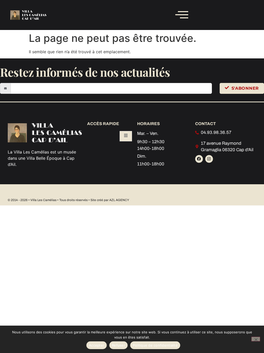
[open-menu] (126, 136)
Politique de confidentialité (155, 345)
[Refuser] (255, 339)
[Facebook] (199, 159)
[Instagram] (209, 159)
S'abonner (245, 88)
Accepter (96, 345)
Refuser (118, 345)
